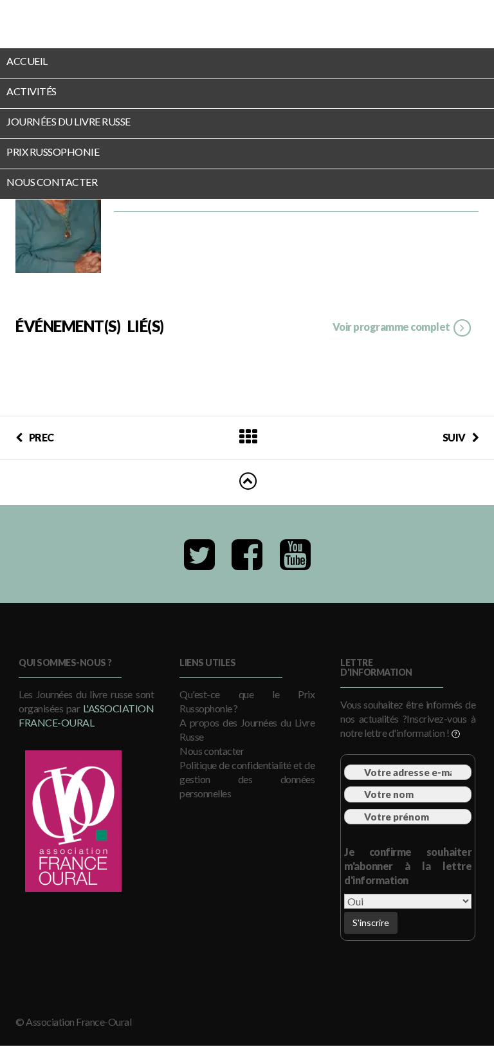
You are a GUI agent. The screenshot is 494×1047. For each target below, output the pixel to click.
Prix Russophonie (52, 151)
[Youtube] (295, 554)
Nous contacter (51, 182)
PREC (41, 437)
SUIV (454, 437)
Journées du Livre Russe (68, 121)
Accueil (27, 61)
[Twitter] (199, 554)
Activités (31, 91)
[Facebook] (247, 554)
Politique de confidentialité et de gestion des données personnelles (247, 779)
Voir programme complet (392, 326)
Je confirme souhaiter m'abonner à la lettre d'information (407, 866)
